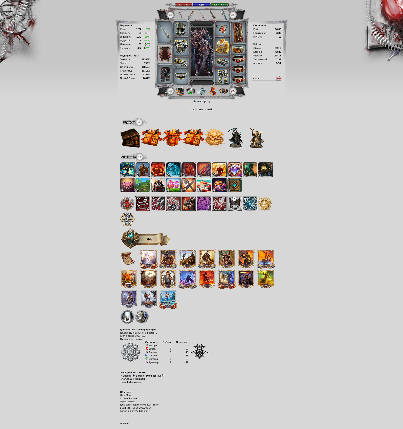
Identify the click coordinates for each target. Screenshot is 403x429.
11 (130, 332)
